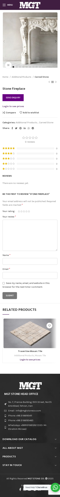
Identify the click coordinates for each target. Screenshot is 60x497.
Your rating (8, 211)
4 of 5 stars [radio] (26, 211)
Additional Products (22, 77)
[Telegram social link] (33, 128)
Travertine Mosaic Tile (30, 351)
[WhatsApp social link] (29, 128)
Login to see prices (13, 106)
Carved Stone (42, 77)
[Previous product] (49, 82)
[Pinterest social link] (20, 128)
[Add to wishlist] (49, 325)
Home (5, 77)
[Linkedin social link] (25, 128)
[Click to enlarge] (8, 65)
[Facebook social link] (12, 128)
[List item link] (30, 411)
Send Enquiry (13, 97)
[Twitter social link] (16, 128)
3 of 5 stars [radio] (24, 211)
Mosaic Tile (40, 355)
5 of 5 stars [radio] (29, 211)
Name (6, 255)
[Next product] (56, 82)
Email (6, 268)
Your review (9, 216)
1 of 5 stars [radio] (19, 211)
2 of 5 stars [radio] (21, 211)
